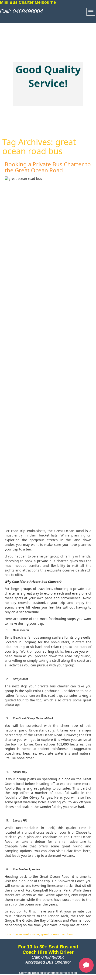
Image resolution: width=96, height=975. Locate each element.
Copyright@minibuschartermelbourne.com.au (48, 973)
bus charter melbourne (22, 934)
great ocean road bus (57, 934)
